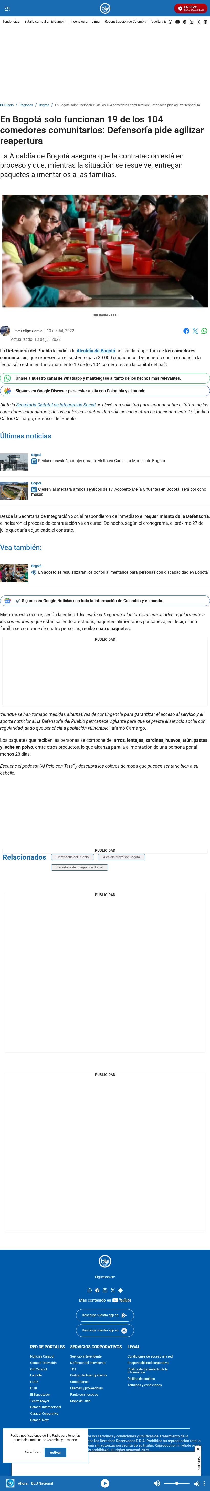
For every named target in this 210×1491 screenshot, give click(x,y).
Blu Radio (7, 105)
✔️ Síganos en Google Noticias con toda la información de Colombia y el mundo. (89, 600)
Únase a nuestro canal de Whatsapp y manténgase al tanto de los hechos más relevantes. (98, 378)
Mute (157, 1483)
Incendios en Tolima (85, 22)
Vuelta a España (163, 22)
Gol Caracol (38, 1369)
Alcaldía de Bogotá (96, 350)
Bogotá (44, 105)
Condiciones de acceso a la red (150, 1356)
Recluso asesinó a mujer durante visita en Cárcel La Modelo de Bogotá (101, 461)
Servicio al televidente (86, 1356)
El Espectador (40, 1394)
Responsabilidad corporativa (148, 1362)
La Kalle (36, 1375)
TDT (73, 1369)
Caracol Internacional (45, 1407)
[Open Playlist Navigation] (204, 1483)
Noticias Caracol (42, 1356)
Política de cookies (141, 1379)
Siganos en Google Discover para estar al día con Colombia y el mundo (80, 390)
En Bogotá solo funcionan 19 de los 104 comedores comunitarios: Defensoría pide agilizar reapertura (127, 105)
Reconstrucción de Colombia (125, 22)
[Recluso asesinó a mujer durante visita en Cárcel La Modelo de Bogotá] (14, 462)
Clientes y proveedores (86, 1388)
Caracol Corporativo (44, 1413)
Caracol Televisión (43, 1362)
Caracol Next (39, 1420)
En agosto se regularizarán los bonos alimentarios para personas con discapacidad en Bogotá (123, 572)
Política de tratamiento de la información (148, 1370)
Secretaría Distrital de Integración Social (56, 404)
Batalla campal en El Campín (44, 22)
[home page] (105, 8)
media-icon (105, 1483)
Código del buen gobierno (88, 1375)
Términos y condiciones (145, 1385)
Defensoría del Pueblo (73, 857)
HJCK (34, 1382)
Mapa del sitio (80, 1401)
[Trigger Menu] (7, 8)
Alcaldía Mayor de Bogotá (121, 857)
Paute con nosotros (84, 1394)
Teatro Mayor (39, 1401)
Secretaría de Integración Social (80, 867)
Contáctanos (79, 1382)
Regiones (26, 105)
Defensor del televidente (88, 1362)
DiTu (33, 1388)
